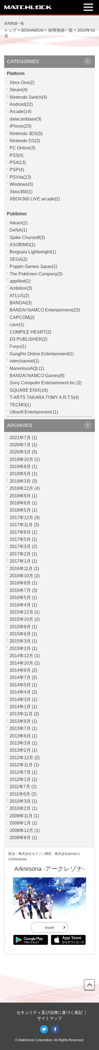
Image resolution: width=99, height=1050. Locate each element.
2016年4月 (20, 605)
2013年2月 (20, 750)
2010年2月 (20, 808)
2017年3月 (20, 546)
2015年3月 (20, 641)
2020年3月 (20, 452)
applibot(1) (20, 281)
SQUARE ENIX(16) (29, 390)
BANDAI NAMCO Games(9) (37, 375)
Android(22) (21, 104)
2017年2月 (20, 554)
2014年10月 (21, 663)
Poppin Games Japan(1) (33, 266)
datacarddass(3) (25, 119)
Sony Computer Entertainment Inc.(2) (46, 382)
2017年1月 (20, 561)
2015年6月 (20, 634)
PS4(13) (18, 162)
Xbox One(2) (22, 82)
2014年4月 (20, 692)
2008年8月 (20, 837)
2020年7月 (20, 444)
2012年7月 (20, 772)
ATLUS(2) (19, 295)
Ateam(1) (19, 223)
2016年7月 (20, 590)
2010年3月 (20, 801)
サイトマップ (49, 1018)
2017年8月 (20, 532)
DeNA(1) (18, 230)
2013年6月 (20, 736)
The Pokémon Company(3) (36, 274)
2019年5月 (20, 473)
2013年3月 (20, 743)
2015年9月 (20, 626)
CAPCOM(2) (22, 317)
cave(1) (17, 324)
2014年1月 (20, 706)
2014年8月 (20, 670)
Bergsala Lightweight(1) (33, 251)
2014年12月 (21, 655)
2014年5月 (20, 685)
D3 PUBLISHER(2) (28, 339)
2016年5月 (20, 597)
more (49, 927)
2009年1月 (20, 823)
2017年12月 (21, 517)
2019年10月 (21, 459)
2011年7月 (20, 786)
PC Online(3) (22, 148)
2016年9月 (20, 583)
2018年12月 (21, 488)
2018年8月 (20, 503)
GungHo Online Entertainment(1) (42, 353)
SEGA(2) (18, 259)
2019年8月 (20, 466)
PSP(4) (17, 169)
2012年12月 (21, 757)
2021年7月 (20, 437)
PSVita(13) (20, 177)
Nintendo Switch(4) (28, 97)
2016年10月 (21, 575)
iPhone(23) (20, 126)
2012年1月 (20, 779)
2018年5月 (20, 510)
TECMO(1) (20, 404)
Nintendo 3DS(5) (26, 133)
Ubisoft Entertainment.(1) (34, 412)
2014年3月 (20, 699)
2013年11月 (21, 713)
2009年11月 (21, 815)
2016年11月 (21, 568)
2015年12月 (21, 612)
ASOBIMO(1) (22, 244)
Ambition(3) (21, 288)
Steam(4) (19, 89)
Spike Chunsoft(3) (27, 237)
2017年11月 (21, 524)
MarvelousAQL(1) (27, 368)
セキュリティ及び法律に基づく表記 (49, 1012)
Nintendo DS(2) (25, 140)
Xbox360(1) (21, 191)
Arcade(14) (20, 111)
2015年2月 (20, 648)
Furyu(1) (18, 346)
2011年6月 (20, 794)
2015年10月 (21, 619)
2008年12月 (21, 830)
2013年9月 (20, 721)
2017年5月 (20, 539)
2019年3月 (20, 481)
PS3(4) (16, 155)
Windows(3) (21, 184)
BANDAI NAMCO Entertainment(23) (45, 310)
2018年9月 (20, 495)
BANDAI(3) (21, 302)
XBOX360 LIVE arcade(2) (35, 199)
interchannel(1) (24, 361)
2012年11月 (21, 764)
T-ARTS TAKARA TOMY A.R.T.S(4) (44, 397)
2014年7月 (20, 677)
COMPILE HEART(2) (30, 332)
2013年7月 (20, 728)
